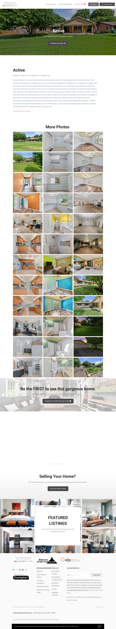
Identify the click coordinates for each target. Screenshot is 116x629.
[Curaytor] (21, 579)
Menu (94, 4)
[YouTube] (23, 570)
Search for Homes (43, 586)
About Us (40, 571)
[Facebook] (13, 570)
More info (76, 626)
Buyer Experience (65, 4)
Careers (54, 589)
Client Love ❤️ (80, 4)
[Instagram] (26, 570)
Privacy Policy (99, 607)
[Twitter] (16, 570)
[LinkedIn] (19, 570)
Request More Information (22, 111)
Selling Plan (51, 4)
